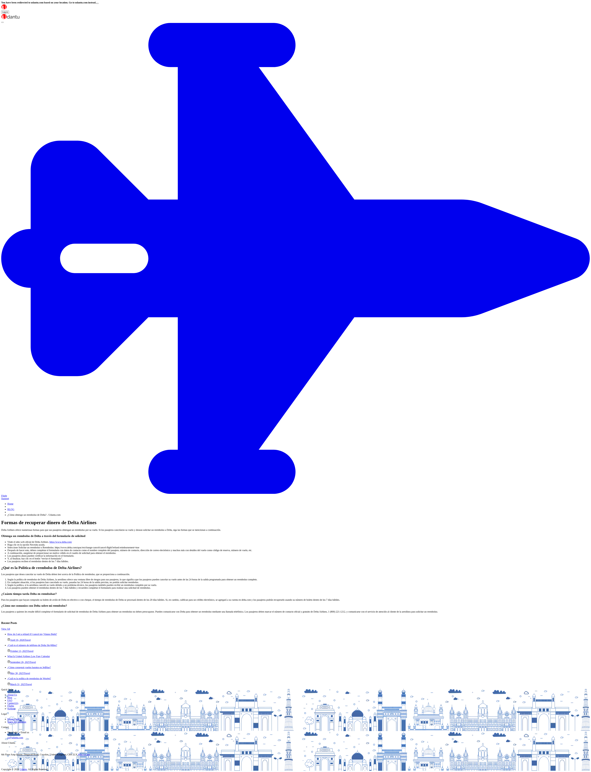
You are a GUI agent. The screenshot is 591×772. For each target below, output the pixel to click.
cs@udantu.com (15, 737)
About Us (12, 694)
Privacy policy (14, 719)
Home (10, 503)
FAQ (9, 700)
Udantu (23, 769)
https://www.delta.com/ (60, 542)
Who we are (84, 754)
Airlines (11, 708)
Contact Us (12, 703)
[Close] (97, 3)
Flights (10, 706)
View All (5, 629)
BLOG (10, 509)
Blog (9, 697)
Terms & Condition (16, 722)
